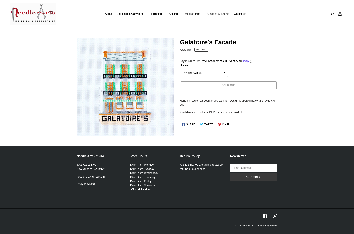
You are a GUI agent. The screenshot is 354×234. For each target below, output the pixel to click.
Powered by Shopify (267, 225)
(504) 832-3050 (86, 184)
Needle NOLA (250, 225)
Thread (185, 65)
